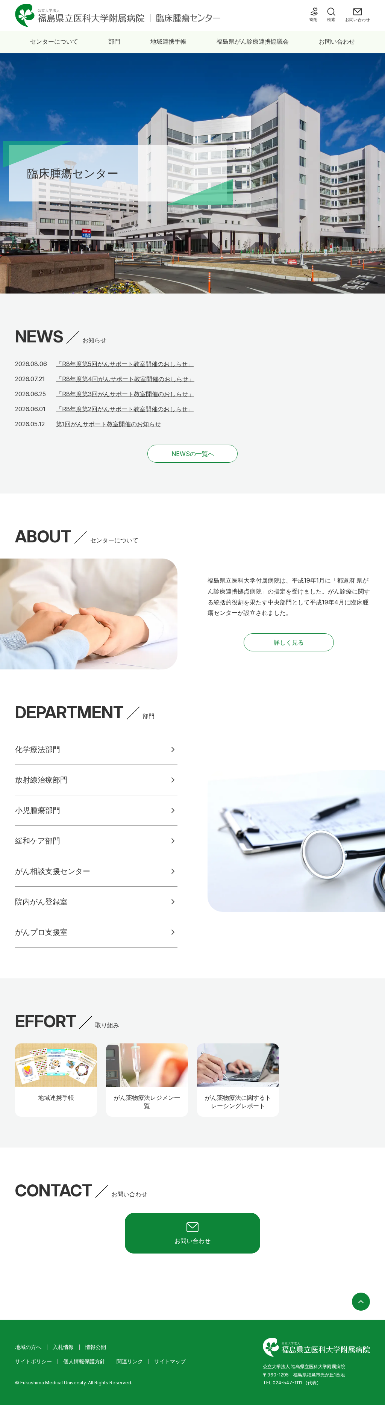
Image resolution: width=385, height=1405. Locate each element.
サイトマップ (170, 1361)
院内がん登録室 (41, 901)
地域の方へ (28, 1347)
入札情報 (63, 1347)
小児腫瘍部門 (37, 810)
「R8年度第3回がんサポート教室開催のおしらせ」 (125, 394)
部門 (114, 41)
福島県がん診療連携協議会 (253, 41)
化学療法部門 (37, 749)
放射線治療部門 (41, 779)
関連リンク (130, 1361)
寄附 (313, 19)
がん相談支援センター (52, 871)
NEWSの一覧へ (192, 453)
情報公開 (95, 1347)
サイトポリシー (33, 1361)
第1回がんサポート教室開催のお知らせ (108, 424)
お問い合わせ (337, 41)
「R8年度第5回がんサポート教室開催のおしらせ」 (125, 364)
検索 (331, 19)
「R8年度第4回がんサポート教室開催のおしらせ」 (125, 379)
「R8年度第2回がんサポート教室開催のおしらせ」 (125, 409)
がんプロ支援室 (41, 932)
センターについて (54, 41)
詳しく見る (289, 642)
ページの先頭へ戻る (361, 1302)
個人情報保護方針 (84, 1361)
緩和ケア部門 (37, 840)
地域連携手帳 (168, 41)
